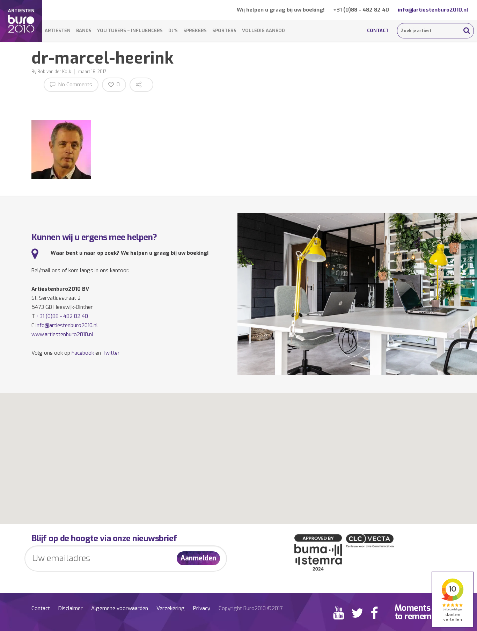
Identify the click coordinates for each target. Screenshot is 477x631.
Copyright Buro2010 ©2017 (250, 608)
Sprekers (195, 31)
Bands (83, 31)
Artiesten (58, 31)
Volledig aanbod (263, 31)
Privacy (201, 608)
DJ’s (173, 31)
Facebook (83, 352)
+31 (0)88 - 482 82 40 (361, 9)
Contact (378, 31)
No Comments (74, 84)
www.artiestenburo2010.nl (62, 334)
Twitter (111, 352)
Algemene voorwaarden (119, 608)
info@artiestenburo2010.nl (433, 9)
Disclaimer (70, 608)
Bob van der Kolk (54, 71)
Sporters (224, 31)
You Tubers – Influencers (130, 31)
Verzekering (170, 608)
